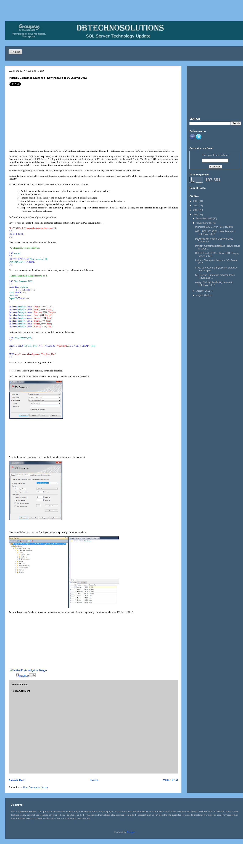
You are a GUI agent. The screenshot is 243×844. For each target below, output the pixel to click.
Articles (15, 51)
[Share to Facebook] (34, 675)
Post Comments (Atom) (35, 787)
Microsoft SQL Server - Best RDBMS (214, 227)
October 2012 (203, 290)
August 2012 (203, 295)
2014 (196, 205)
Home (94, 780)
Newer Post (17, 780)
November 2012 (204, 223)
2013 (196, 210)
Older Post (170, 780)
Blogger (130, 832)
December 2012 (204, 218)
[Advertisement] (40, 116)
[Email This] (17, 675)
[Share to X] (30, 675)
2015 (196, 201)
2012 (196, 214)
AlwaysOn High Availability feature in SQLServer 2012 (214, 283)
